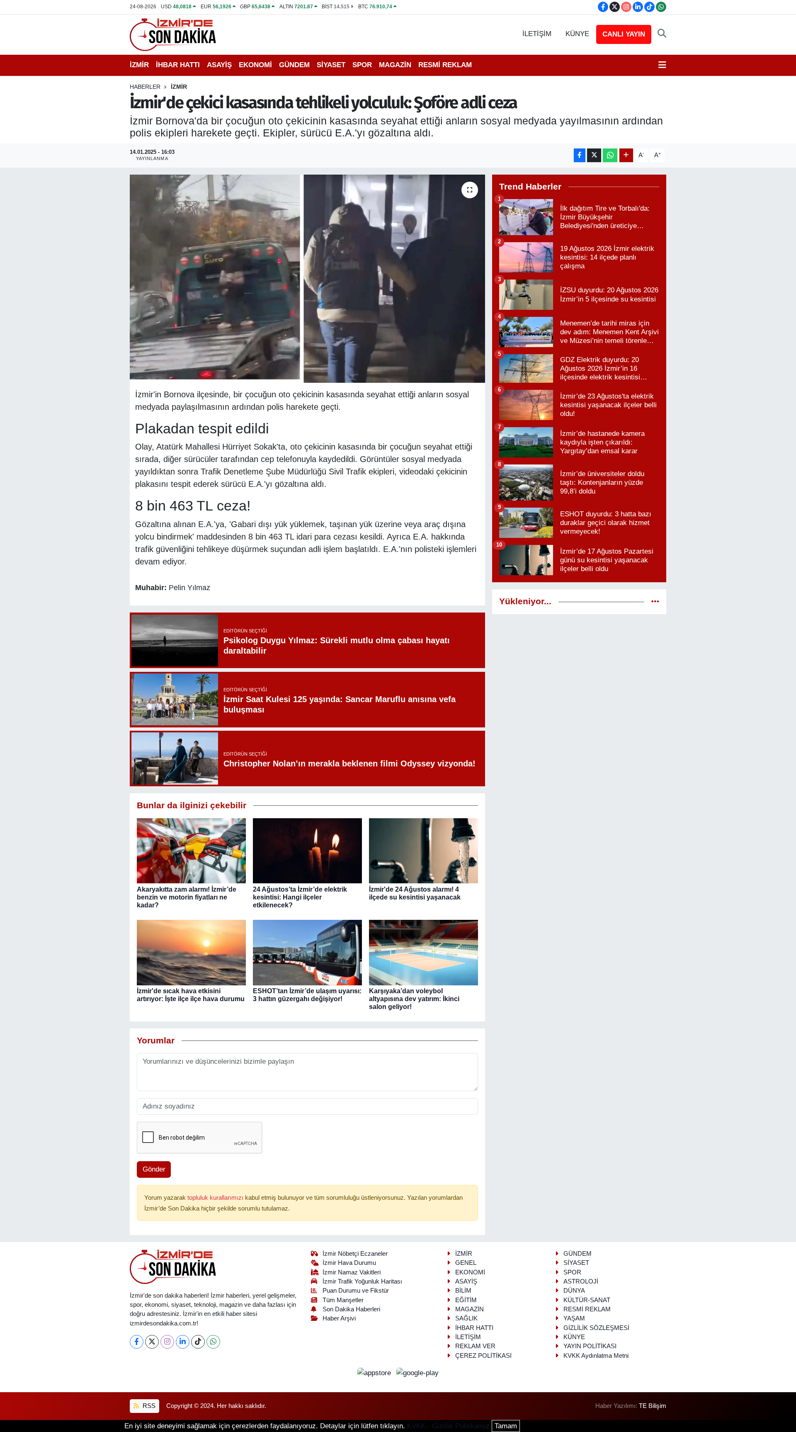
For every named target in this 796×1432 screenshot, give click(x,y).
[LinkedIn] (182, 1342)
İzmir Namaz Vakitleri (352, 1272)
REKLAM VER (475, 1346)
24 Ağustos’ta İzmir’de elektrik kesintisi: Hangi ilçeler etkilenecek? (300, 897)
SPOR (362, 65)
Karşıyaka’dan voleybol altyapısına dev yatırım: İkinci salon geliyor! (414, 998)
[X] (152, 1342)
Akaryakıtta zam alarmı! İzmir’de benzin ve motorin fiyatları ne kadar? (186, 897)
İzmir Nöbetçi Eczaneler (355, 1253)
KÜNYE (577, 34)
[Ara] (662, 34)
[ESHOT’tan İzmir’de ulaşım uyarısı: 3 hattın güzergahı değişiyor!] (307, 952)
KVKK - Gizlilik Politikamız (448, 1426)
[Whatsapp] (213, 1342)
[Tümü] (655, 601)
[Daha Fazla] (626, 155)
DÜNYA (574, 1290)
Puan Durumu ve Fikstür (356, 1290)
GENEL (465, 1262)
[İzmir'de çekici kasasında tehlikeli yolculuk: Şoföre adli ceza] (307, 279)
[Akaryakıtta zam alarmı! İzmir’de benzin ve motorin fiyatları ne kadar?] (191, 850)
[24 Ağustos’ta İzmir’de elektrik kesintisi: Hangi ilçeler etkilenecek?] (307, 850)
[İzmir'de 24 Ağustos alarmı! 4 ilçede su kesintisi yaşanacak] (423, 850)
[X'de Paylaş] (594, 155)
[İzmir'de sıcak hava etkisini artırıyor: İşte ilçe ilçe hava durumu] (191, 952)
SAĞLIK (466, 1318)
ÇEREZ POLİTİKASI (483, 1355)
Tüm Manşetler (343, 1300)
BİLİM (463, 1290)
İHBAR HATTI (178, 65)
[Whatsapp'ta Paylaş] (610, 155)
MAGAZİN (395, 65)
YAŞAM (574, 1318)
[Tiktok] (198, 1342)
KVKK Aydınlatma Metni (596, 1355)
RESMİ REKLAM (445, 65)
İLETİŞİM (536, 34)
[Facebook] (136, 1342)
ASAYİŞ (219, 65)
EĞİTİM (466, 1300)
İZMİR (139, 65)
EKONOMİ (255, 65)
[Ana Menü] (662, 65)
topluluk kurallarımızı (216, 1197)
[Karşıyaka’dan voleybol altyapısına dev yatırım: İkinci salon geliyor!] (423, 952)
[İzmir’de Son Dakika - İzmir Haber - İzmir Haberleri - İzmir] (173, 34)
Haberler (145, 86)
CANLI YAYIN (623, 34)
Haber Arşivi (339, 1318)
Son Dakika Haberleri (351, 1309)
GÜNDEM (294, 65)
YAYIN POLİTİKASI (589, 1346)
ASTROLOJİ (580, 1281)
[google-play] (418, 1372)
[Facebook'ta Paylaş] (579, 155)
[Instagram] (167, 1342)
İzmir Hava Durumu (349, 1262)
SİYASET (331, 65)
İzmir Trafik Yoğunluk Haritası (362, 1281)
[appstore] (375, 1372)
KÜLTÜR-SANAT (586, 1300)
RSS (148, 1406)
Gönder (154, 1169)
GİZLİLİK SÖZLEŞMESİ (596, 1328)
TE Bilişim (652, 1406)
